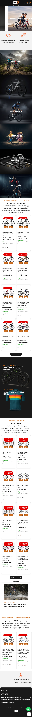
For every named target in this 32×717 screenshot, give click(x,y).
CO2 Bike (12, 708)
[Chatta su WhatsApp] (28, 709)
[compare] (12, 227)
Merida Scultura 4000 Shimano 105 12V (7, 234)
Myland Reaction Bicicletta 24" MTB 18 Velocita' (23, 522)
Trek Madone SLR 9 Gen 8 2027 (23, 337)
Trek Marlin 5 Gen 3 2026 (8, 453)
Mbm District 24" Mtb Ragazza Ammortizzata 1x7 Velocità (22, 559)
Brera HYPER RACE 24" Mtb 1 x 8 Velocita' (22, 454)
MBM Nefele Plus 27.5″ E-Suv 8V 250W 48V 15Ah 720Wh (8, 651)
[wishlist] (10, 227)
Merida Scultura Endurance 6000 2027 (22, 270)
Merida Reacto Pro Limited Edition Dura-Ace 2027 (23, 303)
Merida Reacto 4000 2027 (23, 233)
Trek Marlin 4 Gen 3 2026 (23, 486)
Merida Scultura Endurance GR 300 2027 (7, 270)
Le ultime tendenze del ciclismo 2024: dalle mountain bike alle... (15, 605)
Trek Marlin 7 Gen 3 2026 (8, 521)
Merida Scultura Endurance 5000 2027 (7, 303)
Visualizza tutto (16, 354)
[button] (3, 3)
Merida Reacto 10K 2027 (8, 337)
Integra (25, 708)
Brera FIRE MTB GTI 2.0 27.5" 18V (8, 486)
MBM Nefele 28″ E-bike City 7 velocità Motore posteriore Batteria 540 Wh (23, 651)
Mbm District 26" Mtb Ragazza (7, 557)
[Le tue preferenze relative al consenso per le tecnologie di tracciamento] (29, 714)
